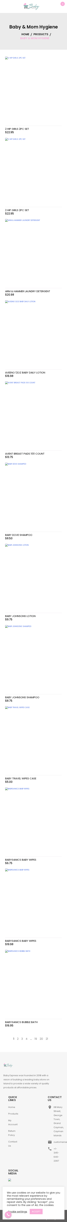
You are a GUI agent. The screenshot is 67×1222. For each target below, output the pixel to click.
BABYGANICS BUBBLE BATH (21, 1022)
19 (36, 1039)
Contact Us (12, 1143)
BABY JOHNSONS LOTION (20, 616)
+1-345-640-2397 (56, 1154)
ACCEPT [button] (36, 1211)
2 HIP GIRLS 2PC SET (17, 129)
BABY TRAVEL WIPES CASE (20, 778)
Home (11, 1107)
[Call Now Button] (8, 1214)
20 (41, 1039)
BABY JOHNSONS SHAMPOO (22, 697)
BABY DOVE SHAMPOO (18, 535)
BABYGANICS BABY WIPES (20, 859)
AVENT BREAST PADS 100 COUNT (24, 453)
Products (13, 1113)
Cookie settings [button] (17, 1211)
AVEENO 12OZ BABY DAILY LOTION (25, 372)
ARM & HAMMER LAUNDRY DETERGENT (27, 291)
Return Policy (11, 1133)
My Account (13, 1122)
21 (47, 1039)
